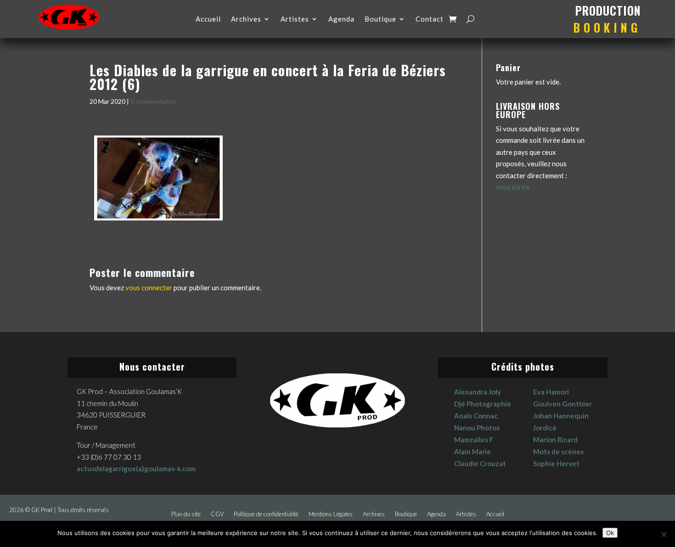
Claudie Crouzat (480, 463)
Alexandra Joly (477, 392)
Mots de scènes (558, 451)
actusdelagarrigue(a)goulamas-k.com (136, 468)
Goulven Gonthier (562, 404)
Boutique (380, 19)
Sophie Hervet (556, 463)
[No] (663, 534)
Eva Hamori (551, 392)
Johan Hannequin (561, 416)
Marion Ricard (555, 439)
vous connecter (148, 287)
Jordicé (545, 427)
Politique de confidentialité (266, 514)
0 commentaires (153, 101)
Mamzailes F (474, 439)
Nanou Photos (477, 427)
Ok (610, 532)
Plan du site (186, 514)
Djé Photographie (482, 404)
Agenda (341, 19)
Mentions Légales (331, 514)
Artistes (295, 19)
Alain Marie (472, 451)
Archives (246, 19)
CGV (217, 514)
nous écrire (513, 187)
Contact (430, 19)
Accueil (208, 19)
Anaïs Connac (476, 416)
